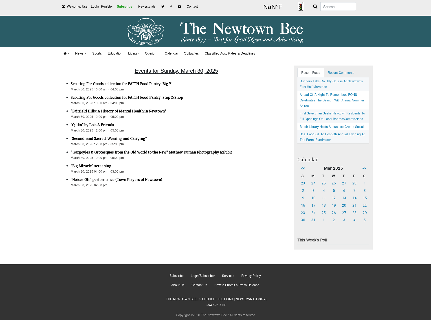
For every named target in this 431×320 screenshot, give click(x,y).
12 (334, 198)
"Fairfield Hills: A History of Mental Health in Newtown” (118, 111)
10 (313, 198)
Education (115, 53)
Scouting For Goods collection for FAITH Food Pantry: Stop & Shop (127, 97)
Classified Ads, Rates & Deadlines (230, 53)
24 (313, 183)
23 (303, 183)
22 (365, 205)
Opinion (150, 53)
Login (95, 6)
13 (344, 198)
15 (365, 198)
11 (324, 198)
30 (303, 220)
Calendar (171, 53)
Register (107, 6)
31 (313, 220)
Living (132, 53)
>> (364, 168)
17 (313, 205)
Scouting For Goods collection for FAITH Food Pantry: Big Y (121, 84)
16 (303, 205)
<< (303, 168)
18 (324, 205)
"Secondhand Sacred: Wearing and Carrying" (109, 138)
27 (344, 183)
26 (334, 183)
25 (324, 183)
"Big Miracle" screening (91, 166)
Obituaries (191, 53)
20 (344, 205)
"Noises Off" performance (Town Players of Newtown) (116, 180)
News (79, 53)
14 (354, 198)
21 (354, 205)
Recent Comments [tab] (341, 72)
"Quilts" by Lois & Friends (92, 125)
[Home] (66, 53)
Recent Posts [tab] (310, 72)
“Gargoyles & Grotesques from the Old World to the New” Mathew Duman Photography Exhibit (151, 152)
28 (354, 183)
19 (334, 205)
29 (365, 213)
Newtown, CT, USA (273, 7)
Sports (97, 53)
